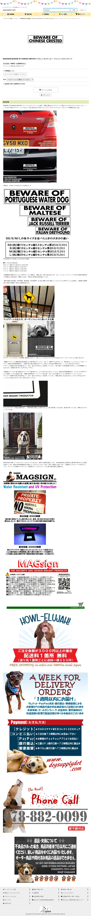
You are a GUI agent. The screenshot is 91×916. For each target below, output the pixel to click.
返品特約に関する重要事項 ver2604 (15, 84)
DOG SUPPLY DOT (9, 10)
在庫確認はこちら (10, 70)
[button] (63, 14)
